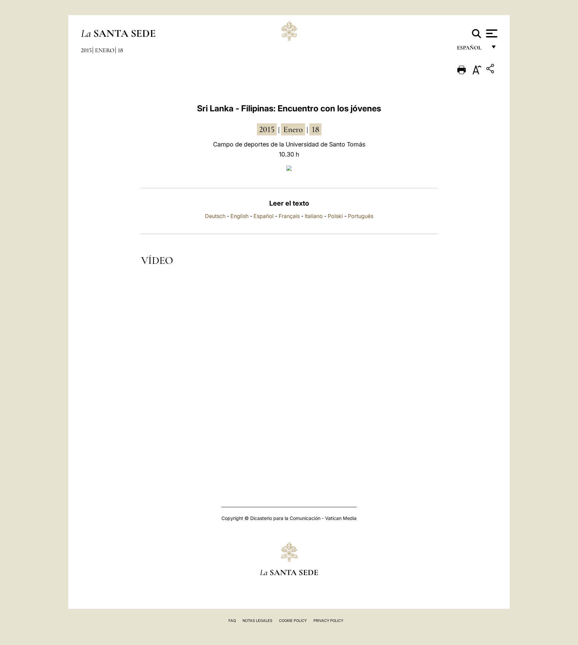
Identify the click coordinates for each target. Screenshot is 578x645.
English (239, 216)
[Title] (491, 70)
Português (360, 216)
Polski (335, 216)
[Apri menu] (490, 33)
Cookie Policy (293, 620)
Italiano (314, 216)
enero (293, 129)
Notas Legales (257, 620)
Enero (104, 50)
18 (120, 50)
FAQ (232, 620)
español (471, 49)
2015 (86, 50)
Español (264, 216)
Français (289, 216)
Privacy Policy (328, 620)
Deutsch (215, 216)
